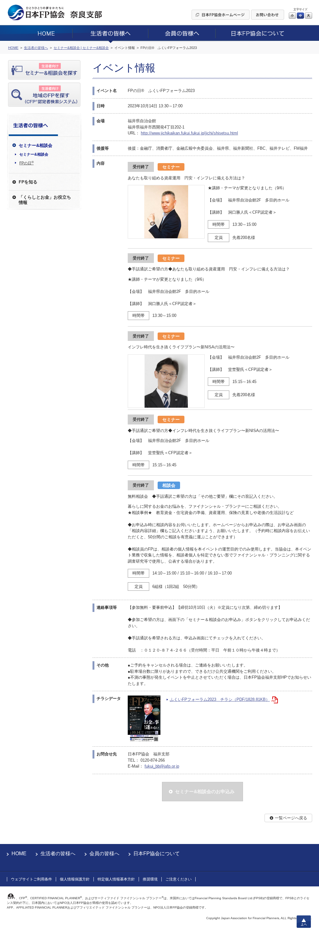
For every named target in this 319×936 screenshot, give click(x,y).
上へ (303, 921)
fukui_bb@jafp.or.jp (162, 766)
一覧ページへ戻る (291, 818)
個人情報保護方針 (75, 879)
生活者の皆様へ (57, 853)
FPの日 (26, 162)
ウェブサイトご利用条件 (31, 879)
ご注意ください (178, 879)
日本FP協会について (156, 853)
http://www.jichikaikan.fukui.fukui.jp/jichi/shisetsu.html (189, 133)
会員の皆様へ (104, 853)
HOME (19, 853)
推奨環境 (150, 879)
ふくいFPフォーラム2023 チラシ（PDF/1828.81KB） (220, 699)
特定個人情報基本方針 (116, 879)
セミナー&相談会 (33, 154)
